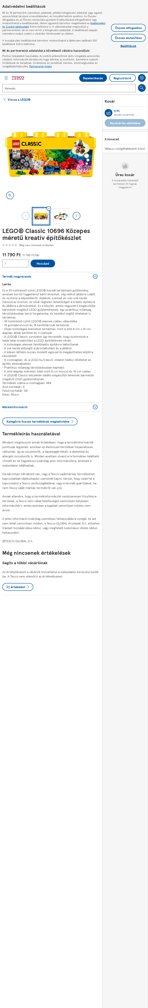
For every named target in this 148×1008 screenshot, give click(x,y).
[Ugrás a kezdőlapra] (18, 78)
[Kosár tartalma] (108, 113)
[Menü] (6, 78)
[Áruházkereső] (142, 78)
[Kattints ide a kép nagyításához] (10, 195)
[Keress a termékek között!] (142, 88)
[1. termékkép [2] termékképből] (51, 154)
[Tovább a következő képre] (76, 216)
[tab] (41, 216)
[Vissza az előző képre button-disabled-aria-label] (25, 216)
